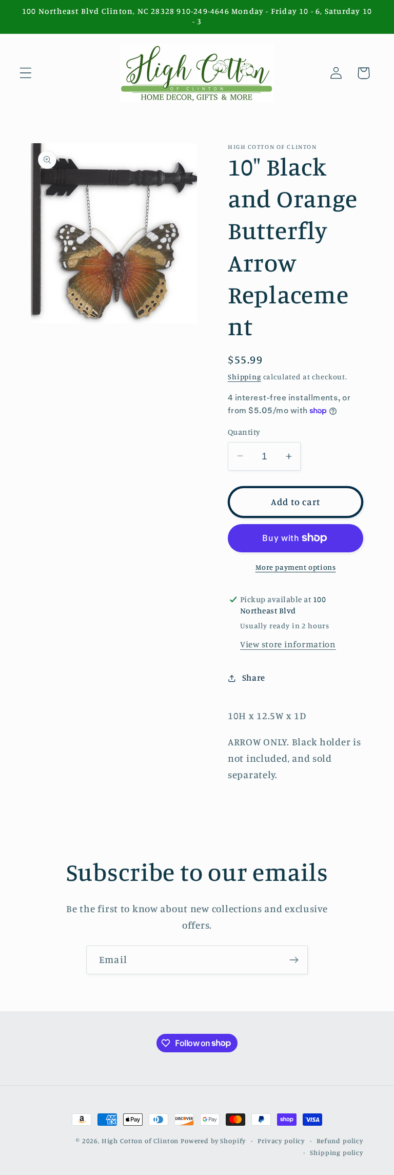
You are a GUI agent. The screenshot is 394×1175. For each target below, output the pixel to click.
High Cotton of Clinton (140, 1141)
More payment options (295, 567)
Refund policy (340, 1141)
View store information (288, 644)
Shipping (244, 376)
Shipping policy (336, 1152)
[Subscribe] (293, 960)
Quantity (244, 432)
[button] (26, 73)
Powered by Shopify (213, 1141)
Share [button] (253, 677)
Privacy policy (281, 1141)
